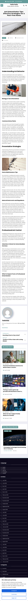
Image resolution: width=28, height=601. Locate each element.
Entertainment (8, 431)
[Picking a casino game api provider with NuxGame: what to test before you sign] (14, 380)
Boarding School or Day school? (11, 335)
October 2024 (5, 533)
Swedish (4, 471)
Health (3, 574)
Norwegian (4, 469)
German (4, 467)
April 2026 (4, 486)
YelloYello (14, 4)
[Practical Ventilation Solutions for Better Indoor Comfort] (14, 356)
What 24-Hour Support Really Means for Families (11, 414)
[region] (14, 589)
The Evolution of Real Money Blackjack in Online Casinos (15, 445)
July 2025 (4, 509)
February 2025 (5, 521)
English (3, 464)
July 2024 (4, 542)
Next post (5, 337)
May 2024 (4, 547)
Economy (4, 566)
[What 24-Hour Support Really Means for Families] (14, 404)
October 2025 (5, 501)
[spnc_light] (26, 6)
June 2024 (4, 544)
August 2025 (5, 507)
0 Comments (5, 40)
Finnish (3, 466)
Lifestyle (14, 431)
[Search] (24, 6)
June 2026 (4, 480)
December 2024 (5, 527)
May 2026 (4, 483)
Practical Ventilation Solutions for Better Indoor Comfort (13, 366)
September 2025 (5, 504)
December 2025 (5, 495)
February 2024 (5, 556)
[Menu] (2, 5)
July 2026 (4, 478)
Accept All (14, 590)
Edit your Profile (21, 323)
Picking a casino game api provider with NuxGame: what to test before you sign (12, 390)
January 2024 (5, 559)
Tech (4, 37)
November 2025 (5, 498)
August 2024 (5, 539)
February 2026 (5, 492)
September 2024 (5, 536)
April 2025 (4, 518)
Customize (14, 594)
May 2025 (4, 515)
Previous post (6, 333)
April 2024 (4, 550)
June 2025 (4, 512)
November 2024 (5, 530)
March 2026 (4, 489)
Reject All (14, 598)
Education (4, 569)
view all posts (5, 327)
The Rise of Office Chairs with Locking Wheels (13, 340)
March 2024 (4, 553)
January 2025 (5, 524)
